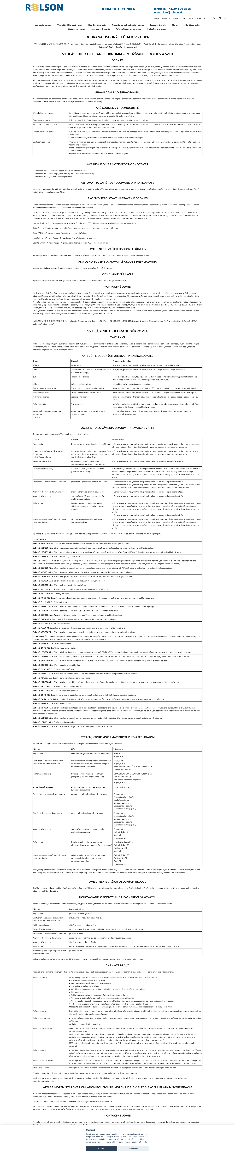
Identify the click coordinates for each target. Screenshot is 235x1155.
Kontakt (191, 18)
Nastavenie (133, 1148)
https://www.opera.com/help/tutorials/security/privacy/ (64, 233)
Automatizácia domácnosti (128, 29)
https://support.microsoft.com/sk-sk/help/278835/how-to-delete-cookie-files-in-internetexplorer (93, 223)
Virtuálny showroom (157, 29)
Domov (156, 18)
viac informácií (123, 1142)
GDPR (198, 18)
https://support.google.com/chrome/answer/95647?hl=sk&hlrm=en (78, 243)
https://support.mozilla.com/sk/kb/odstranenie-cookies (72, 238)
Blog (206, 18)
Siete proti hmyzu (76, 29)
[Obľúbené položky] (219, 18)
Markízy (176, 25)
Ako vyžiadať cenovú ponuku (173, 18)
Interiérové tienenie (100, 29)
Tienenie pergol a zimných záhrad (128, 25)
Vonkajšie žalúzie (43, 25)
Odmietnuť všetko (139, 1142)
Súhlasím (101, 1148)
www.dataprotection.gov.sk (124, 307)
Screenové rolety (158, 25)
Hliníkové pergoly (97, 25)
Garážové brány (192, 25)
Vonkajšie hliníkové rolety (70, 25)
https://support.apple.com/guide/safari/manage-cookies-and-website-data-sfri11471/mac (79, 228)
